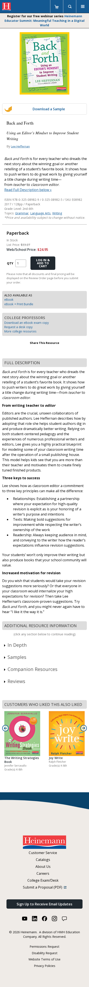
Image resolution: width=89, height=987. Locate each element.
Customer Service (43, 852)
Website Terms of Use (44, 959)
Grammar (22, 213)
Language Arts (40, 213)
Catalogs (43, 859)
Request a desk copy (18, 327)
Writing (57, 213)
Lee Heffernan (20, 146)
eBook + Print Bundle (18, 304)
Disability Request (44, 953)
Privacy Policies (44, 966)
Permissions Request (44, 946)
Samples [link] (17, 657)
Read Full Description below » (28, 189)
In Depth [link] (17, 645)
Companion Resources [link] (32, 669)
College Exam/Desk (43, 880)
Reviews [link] (16, 681)
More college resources (20, 331)
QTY (10, 263)
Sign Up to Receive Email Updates (44, 904)
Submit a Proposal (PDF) (43, 887)
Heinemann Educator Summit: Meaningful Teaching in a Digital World (44, 20)
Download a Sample (49, 109)
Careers (43, 873)
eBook (8, 299)
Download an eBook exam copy (26, 323)
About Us (43, 866)
